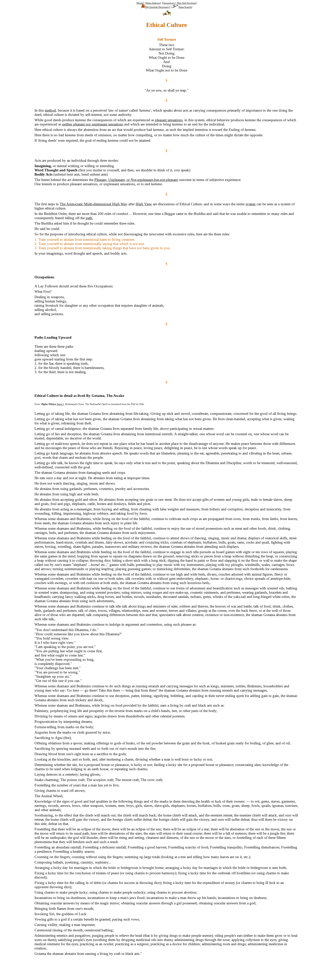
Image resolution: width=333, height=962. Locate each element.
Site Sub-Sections (186, 3)
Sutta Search (184, 7)
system (251, 204)
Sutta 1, (61, 404)
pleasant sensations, (169, 120)
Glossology (169, 3)
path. (89, 218)
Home (140, 3)
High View (144, 204)
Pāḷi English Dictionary (157, 7)
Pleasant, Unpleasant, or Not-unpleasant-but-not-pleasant (136, 180)
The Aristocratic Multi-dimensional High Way (93, 204)
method (50, 110)
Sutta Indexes (153, 3)
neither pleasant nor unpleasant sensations (92, 124)
